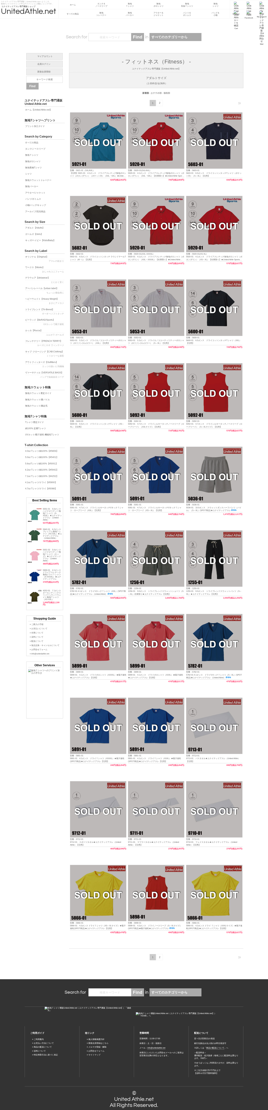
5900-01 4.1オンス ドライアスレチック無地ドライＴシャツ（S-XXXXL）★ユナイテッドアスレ (53, 574)
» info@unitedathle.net (39, 654)
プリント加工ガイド (35, 126)
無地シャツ (216, 5)
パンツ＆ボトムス (187, 14)
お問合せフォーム (96, 1051)
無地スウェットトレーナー (38, 180)
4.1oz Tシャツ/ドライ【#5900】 (41, 482)
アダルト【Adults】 (34, 228)
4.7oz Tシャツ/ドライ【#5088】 (41, 488)
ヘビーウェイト (44, 301)
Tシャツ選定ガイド (34, 422)
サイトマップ (94, 1055)
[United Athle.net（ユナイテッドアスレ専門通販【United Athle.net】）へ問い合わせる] (88, 1009)
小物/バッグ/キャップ (35, 205)
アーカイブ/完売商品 (35, 211)
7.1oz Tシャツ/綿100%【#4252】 (41, 476)
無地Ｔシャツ (130, 5)
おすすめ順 (156, 93)
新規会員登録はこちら (98, 1043)
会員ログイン (44, 64)
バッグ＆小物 (215, 14)
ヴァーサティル (44, 374)
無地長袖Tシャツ (33, 167)
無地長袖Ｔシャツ (187, 5)
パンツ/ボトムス (33, 199)
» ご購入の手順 (36, 624)
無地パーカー (130, 14)
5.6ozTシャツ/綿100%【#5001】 (41, 463)
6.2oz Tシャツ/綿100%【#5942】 (41, 470)
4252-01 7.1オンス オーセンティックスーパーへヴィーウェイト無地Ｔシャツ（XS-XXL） (52, 594)
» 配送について (36, 641)
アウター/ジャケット (35, 193)
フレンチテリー (44, 343)
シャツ (28, 174)
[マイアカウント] (261, 4)
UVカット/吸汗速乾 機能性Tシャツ (42, 434)
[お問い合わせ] (261, 13)
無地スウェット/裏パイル (37, 399)
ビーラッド (44, 322)
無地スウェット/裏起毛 (36, 406)
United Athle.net (134, 1099)
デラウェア (44, 279)
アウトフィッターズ (44, 364)
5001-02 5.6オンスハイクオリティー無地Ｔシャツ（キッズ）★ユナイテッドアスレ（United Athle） (52, 555)
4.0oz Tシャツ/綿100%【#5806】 (41, 451)
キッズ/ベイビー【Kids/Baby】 (40, 240)
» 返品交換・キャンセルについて (44, 645)
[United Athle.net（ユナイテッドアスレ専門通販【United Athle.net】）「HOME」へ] (179, 1014)
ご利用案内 (39, 1039)
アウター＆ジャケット (159, 14)
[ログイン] (248, 4)
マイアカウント (45, 56)
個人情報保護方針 (96, 1039)
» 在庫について (36, 633)
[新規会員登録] (236, 4)
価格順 (167, 93)
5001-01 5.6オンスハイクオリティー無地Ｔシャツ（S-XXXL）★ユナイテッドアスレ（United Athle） (52, 514)
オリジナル (44, 259)
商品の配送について (43, 1047)
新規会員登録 (44, 71)
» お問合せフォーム (38, 649)
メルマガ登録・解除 (97, 1047)
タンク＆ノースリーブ (101, 5)
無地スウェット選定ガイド (38, 393)
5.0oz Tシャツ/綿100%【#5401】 (41, 457)
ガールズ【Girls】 (34, 234)
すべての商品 (73, 14)
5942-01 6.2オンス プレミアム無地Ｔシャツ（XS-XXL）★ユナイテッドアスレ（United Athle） (52, 533)
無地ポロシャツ (159, 5)
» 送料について (36, 637)
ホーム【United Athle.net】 (38, 110)
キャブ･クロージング (44, 353)
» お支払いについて (38, 628)
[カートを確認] (236, 13)
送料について (40, 1051)
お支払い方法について (44, 1043)
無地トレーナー (101, 14)
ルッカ (44, 332)
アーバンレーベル (44, 290)
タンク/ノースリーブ (35, 149)
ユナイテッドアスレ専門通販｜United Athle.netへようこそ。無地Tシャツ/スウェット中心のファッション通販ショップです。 (27, 2)
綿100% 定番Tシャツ (35, 428)
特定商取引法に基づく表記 (46, 1055)
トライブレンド (44, 311)
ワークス (44, 269)
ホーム (73, 5)
